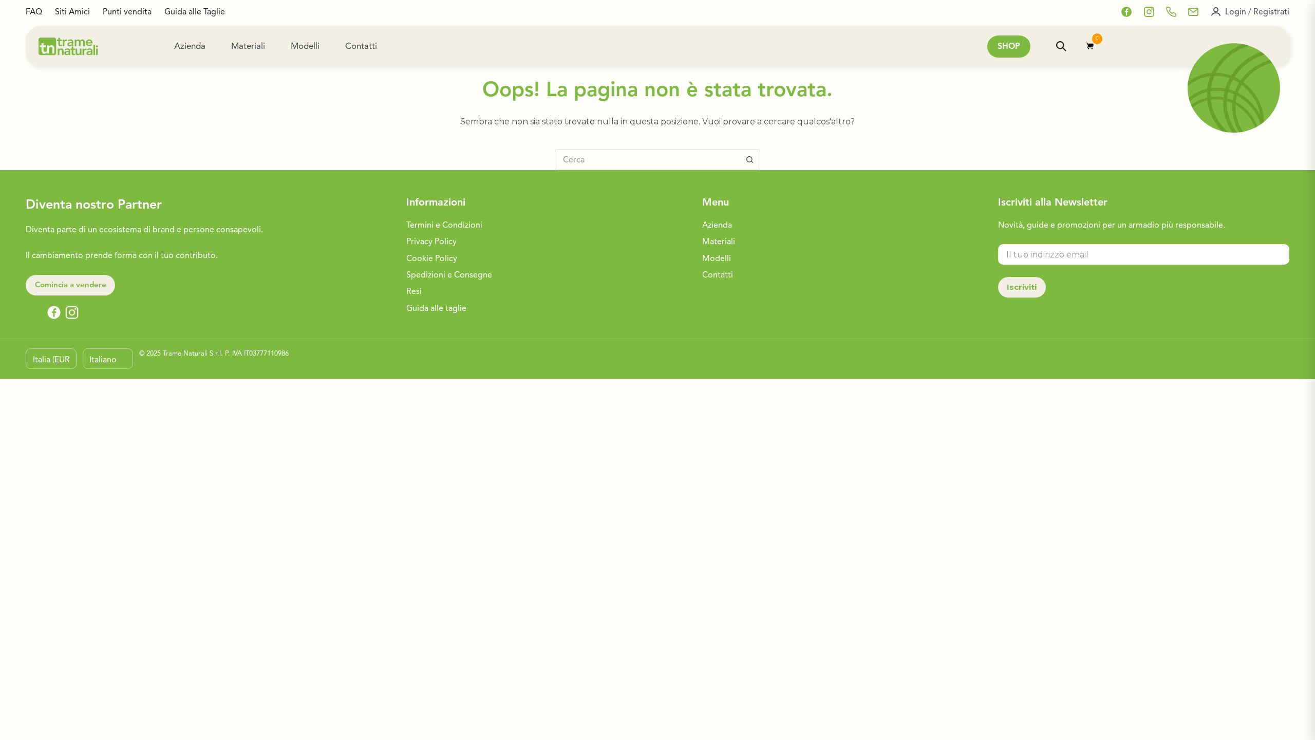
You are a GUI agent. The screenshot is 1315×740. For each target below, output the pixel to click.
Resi (414, 291)
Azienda (189, 46)
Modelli (305, 46)
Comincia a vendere (70, 284)
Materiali (248, 46)
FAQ (34, 12)
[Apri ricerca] (1061, 46)
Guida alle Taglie (194, 12)
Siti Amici (72, 12)
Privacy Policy (431, 241)
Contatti (361, 46)
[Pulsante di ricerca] (750, 160)
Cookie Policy (431, 258)
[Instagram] (1149, 11)
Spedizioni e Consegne (449, 275)
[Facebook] (1126, 11)
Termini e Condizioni (444, 225)
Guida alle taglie (436, 308)
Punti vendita (127, 12)
